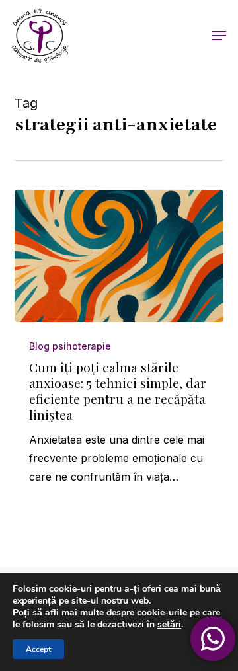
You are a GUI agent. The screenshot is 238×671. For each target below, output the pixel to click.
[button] (219, 35)
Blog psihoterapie (70, 346)
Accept (38, 649)
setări (169, 625)
